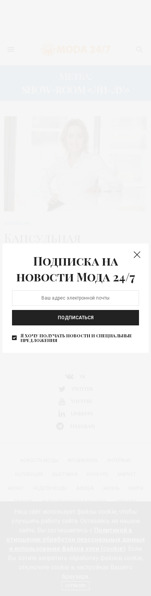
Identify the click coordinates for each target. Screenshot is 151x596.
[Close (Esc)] (137, 255)
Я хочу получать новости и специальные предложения (76, 337)
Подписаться (76, 317)
